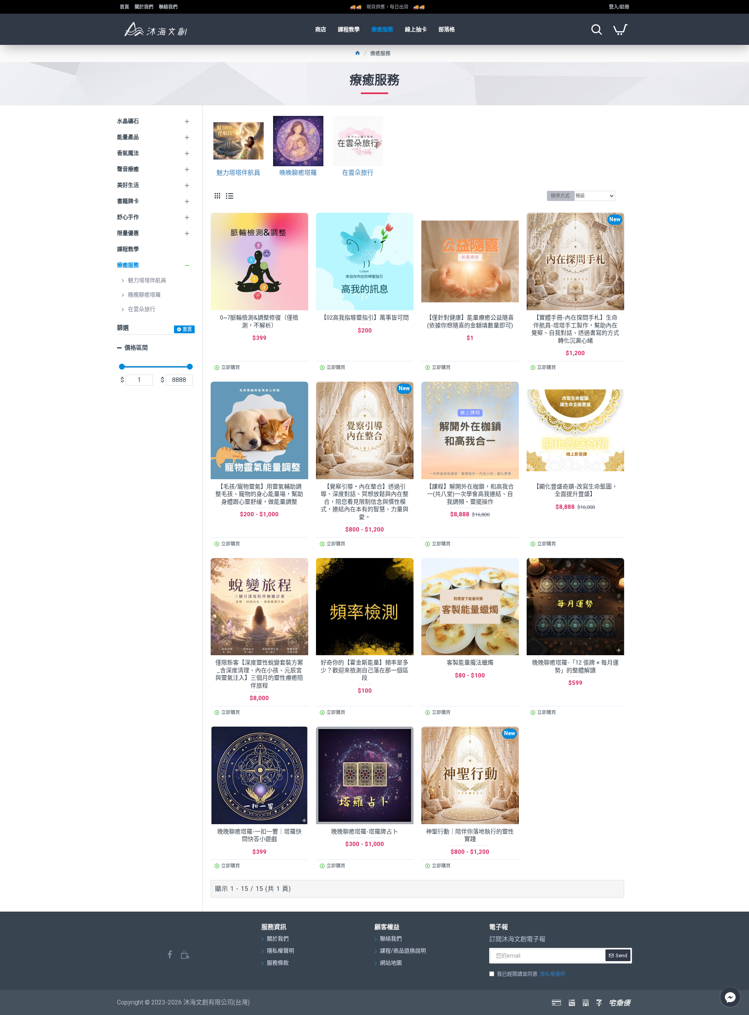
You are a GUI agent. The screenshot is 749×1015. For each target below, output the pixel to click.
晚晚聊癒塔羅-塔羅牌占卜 (364, 831)
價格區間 (136, 347)
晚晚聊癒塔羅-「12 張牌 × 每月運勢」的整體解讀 (575, 666)
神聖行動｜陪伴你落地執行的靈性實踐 (470, 835)
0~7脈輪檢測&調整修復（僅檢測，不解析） (259, 321)
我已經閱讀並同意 (531, 974)
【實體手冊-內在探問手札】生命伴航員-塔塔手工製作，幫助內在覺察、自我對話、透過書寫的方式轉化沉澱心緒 (575, 329)
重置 (187, 329)
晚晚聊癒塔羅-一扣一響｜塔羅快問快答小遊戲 (259, 835)
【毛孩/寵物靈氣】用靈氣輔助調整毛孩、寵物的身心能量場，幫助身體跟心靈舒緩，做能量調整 (259, 494)
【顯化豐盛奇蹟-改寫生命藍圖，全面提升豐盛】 (575, 490)
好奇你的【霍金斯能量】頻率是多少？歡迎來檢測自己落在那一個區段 (364, 670)
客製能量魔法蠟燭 (470, 662)
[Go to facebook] (730, 997)
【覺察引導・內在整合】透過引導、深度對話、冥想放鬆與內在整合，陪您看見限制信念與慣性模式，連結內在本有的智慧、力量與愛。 (364, 502)
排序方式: (561, 196)
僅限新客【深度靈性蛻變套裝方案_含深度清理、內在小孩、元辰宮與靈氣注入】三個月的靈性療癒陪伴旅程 (259, 674)
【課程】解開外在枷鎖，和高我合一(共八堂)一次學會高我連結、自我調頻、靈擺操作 (470, 494)
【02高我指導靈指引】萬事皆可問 (365, 317)
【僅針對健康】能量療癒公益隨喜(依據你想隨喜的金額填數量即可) (470, 321)
